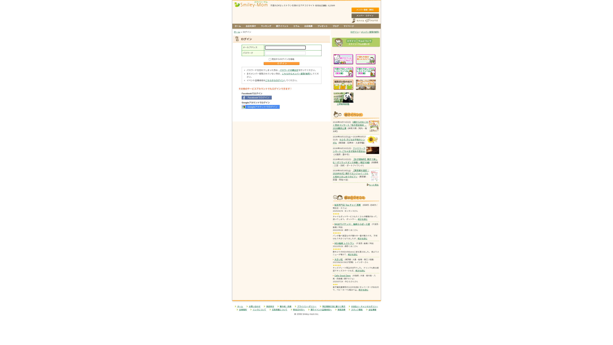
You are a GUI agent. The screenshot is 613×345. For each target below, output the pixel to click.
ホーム (238, 26)
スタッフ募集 (357, 310)
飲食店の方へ (299, 310)
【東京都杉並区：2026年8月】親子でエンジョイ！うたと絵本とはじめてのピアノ (351, 173)
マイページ (349, 26)
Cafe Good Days (342, 275)
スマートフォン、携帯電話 (358, 20)
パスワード (248, 53)
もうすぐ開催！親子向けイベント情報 (356, 114)
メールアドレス (250, 47)
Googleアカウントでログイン (262, 106)
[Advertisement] (281, 115)
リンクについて (259, 310)
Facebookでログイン (258, 97)
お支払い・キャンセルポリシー (364, 306)
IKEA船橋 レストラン (344, 243)
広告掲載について (279, 310)
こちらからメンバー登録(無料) (296, 73)
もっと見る (374, 185)
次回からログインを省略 (283, 59)
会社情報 (372, 310)
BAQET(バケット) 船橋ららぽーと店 (352, 224)
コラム (296, 26)
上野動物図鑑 (343, 104)
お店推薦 (308, 26)
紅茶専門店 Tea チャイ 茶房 (347, 205)
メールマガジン (371, 20)
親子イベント (282, 26)
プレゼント (322, 26)
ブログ (336, 26)
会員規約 (243, 310)
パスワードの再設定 (289, 70)
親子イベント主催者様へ (321, 310)
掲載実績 (341, 310)
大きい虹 (338, 259)
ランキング (266, 26)
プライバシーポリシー (306, 306)
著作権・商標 (285, 306)
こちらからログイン (274, 80)
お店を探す (251, 26)
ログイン (365, 15)
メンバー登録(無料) (365, 9)
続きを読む (362, 219)
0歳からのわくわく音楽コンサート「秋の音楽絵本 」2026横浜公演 (350, 125)
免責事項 (270, 306)
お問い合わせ (254, 306)
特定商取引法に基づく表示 (333, 306)
